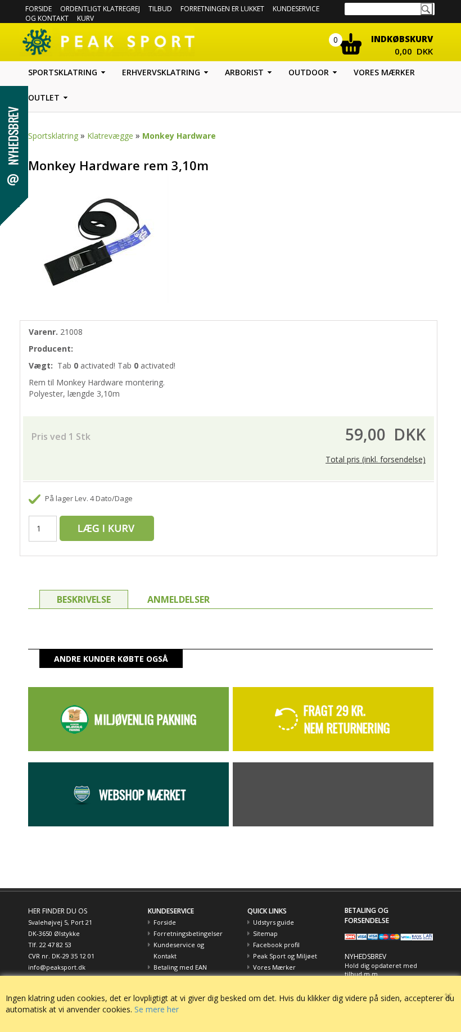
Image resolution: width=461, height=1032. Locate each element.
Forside (38, 8)
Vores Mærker (274, 967)
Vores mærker (384, 72)
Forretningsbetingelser (188, 933)
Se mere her (156, 1009)
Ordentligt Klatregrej (100, 8)
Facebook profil (276, 944)
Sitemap (265, 933)
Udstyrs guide (273, 922)
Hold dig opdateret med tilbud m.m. (381, 970)
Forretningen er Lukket (222, 8)
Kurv (85, 18)
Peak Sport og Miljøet (285, 956)
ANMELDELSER (178, 599)
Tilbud (160, 8)
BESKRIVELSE (84, 599)
